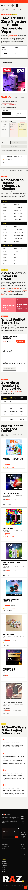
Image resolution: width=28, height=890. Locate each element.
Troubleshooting (5, 846)
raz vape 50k (9, 291)
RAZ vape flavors (15, 288)
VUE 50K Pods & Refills (23, 820)
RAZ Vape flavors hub (19, 151)
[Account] (13, 5)
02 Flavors (13, 170)
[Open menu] (20, 5)
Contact (23, 844)
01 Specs (5, 170)
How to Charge (5, 850)
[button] (25, 887)
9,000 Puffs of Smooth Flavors (9, 104)
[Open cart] (17, 5)
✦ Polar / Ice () (18, 113)
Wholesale (4, 863)
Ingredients (4, 848)
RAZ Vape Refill (12, 293)
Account (4, 871)
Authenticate (24, 850)
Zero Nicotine (14, 9)
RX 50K (22, 823)
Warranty (23, 848)
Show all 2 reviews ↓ (9, 368)
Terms (3, 869)
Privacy (3, 867)
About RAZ (4, 861)
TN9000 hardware (12, 35)
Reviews (4, 852)
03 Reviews (21, 170)
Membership (4, 865)
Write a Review (20, 341)
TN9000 (23, 829)
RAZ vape (9, 36)
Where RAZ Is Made (6, 854)
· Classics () (14, 115)
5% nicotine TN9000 (16, 391)
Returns (23, 856)
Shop (7, 9)
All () (7, 113)
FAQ (22, 846)
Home (3, 9)
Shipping (23, 854)
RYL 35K (23, 825)
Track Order (23, 852)
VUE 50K (23, 816)
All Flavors (23, 834)
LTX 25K (23, 827)
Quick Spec (7, 62)
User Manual (4, 844)
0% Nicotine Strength (7, 103)
